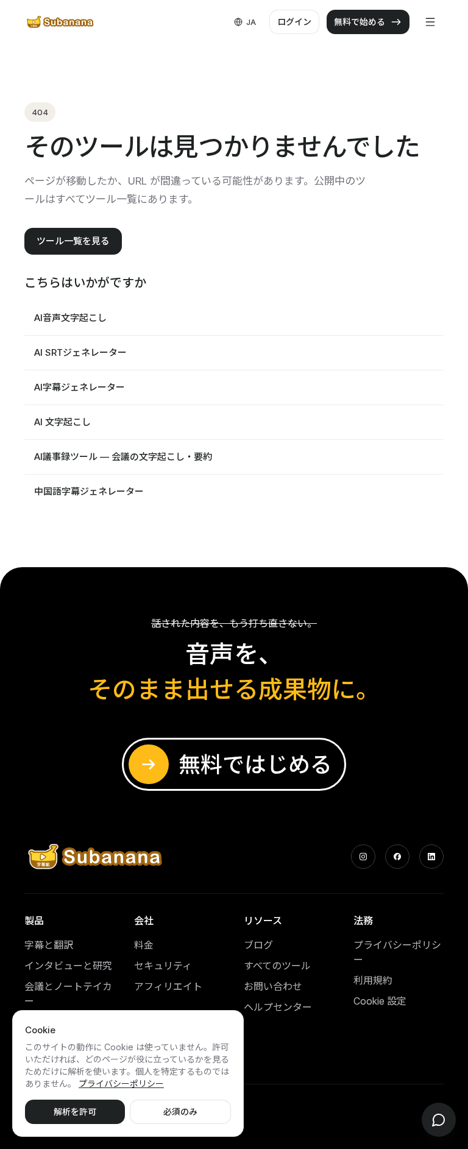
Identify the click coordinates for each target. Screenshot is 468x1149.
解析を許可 (75, 1111)
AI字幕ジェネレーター (79, 387)
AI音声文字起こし (70, 317)
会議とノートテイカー (68, 993)
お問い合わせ (273, 986)
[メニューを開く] (430, 22)
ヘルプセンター (278, 1007)
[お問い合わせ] (439, 1120)
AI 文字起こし (62, 422)
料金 (144, 945)
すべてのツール (277, 966)
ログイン (294, 21)
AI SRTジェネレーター (80, 352)
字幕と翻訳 (48, 945)
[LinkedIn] (431, 856)
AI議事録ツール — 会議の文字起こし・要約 (123, 456)
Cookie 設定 (379, 1001)
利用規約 (372, 980)
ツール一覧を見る (73, 241)
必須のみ (180, 1111)
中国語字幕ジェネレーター (89, 491)
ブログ (258, 945)
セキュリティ (163, 966)
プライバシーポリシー (397, 952)
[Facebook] (397, 856)
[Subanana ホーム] (60, 21)
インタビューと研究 (68, 966)
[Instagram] (363, 856)
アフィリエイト (168, 986)
